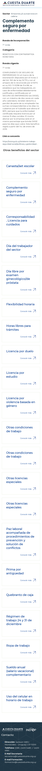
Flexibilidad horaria (20, 304)
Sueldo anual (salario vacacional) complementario (20, 671)
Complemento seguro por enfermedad (17, 191)
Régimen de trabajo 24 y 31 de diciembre (19, 620)
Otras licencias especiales (16, 480)
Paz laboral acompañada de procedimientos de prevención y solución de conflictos (20, 538)
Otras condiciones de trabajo (19, 429)
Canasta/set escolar (20, 166)
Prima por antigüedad (15, 571)
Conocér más (25, 173)
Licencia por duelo (19, 351)
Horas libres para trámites (18, 327)
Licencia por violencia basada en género (20, 402)
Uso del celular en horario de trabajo (19, 698)
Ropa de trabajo (18, 645)
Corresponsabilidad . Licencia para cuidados (20, 220)
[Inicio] (18, 3)
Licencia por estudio (15, 374)
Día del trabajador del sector (19, 247)
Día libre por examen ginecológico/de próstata (18, 277)
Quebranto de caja (19, 595)
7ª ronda (6, 45)
